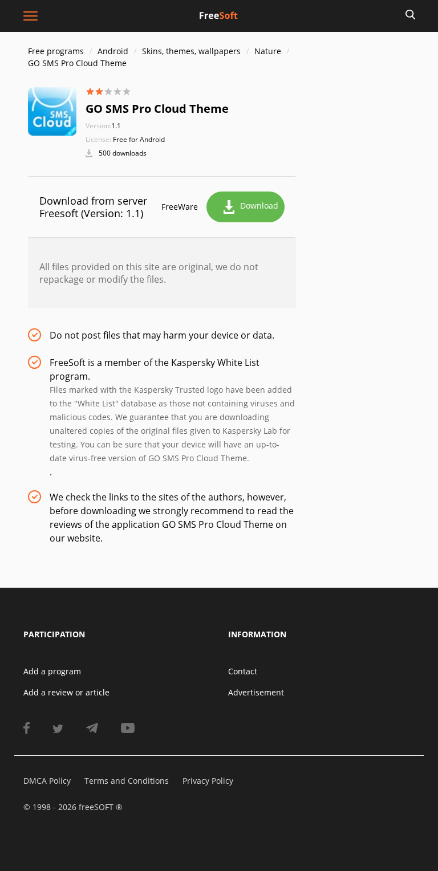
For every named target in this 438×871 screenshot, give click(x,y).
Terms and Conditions (126, 780)
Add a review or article (66, 692)
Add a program (52, 671)
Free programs (56, 51)
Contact (242, 671)
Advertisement (256, 692)
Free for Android (139, 139)
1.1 (103, 126)
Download (259, 205)
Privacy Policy (207, 780)
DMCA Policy (47, 780)
